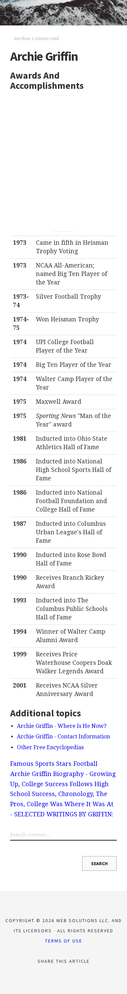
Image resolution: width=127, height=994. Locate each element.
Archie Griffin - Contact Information (63, 736)
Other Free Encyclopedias (50, 747)
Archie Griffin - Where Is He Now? (61, 726)
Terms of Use (63, 941)
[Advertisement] (63, 163)
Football (85, 763)
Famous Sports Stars (40, 763)
